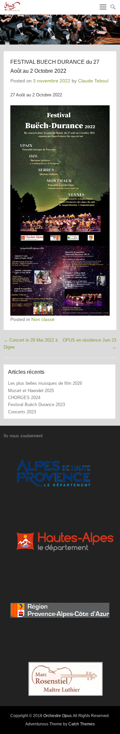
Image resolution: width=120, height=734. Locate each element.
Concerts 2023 (22, 411)
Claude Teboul (93, 80)
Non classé (43, 319)
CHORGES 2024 (24, 397)
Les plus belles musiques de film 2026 (45, 383)
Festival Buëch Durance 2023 (36, 404)
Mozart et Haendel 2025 (31, 390)
